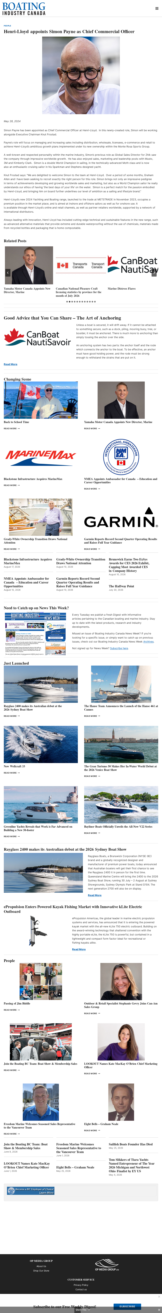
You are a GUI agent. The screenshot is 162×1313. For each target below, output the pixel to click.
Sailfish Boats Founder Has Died (131, 1144)
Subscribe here (119, 648)
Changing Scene (17, 379)
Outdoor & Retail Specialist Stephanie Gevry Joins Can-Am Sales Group (121, 1005)
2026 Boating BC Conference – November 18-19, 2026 (126, 290)
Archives (148, 641)
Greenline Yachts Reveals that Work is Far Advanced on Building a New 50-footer (38, 828)
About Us (41, 1266)
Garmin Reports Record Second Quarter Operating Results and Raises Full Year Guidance (120, 541)
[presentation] (29, 265)
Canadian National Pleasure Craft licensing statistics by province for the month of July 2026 (26, 292)
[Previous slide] (7, 273)
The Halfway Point (121, 586)
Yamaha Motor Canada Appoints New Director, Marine (118, 422)
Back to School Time (16, 422)
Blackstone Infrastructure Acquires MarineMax (33, 479)
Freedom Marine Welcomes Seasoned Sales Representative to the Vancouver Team (39, 1125)
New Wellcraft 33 (14, 766)
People (7, 26)
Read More (10, 364)
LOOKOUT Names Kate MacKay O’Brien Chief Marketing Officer (120, 1065)
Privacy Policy (81, 1285)
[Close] (159, 1297)
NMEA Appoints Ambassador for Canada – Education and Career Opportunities (120, 480)
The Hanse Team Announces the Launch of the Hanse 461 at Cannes (121, 708)
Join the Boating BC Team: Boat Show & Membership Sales (40, 1064)
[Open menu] (157, 8)
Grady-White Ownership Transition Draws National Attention (35, 541)
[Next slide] (154, 273)
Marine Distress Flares (70, 288)
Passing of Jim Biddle (17, 1003)
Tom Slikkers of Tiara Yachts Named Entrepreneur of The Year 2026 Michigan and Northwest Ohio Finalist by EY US (132, 1165)
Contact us (81, 1289)
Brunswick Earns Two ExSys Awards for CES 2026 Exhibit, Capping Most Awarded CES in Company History (129, 565)
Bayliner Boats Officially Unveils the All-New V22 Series (118, 826)
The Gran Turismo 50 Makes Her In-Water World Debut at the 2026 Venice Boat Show (120, 768)
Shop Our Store (41, 1270)
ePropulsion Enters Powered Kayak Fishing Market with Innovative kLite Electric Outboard (73, 909)
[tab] (67, 301)
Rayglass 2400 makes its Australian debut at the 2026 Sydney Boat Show (33, 708)
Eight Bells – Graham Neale (101, 1124)
